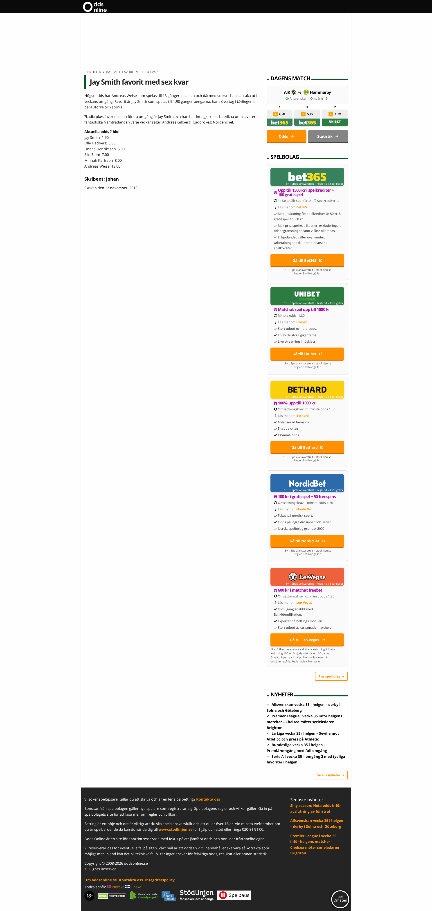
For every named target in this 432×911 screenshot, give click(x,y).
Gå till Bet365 (304, 260)
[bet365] (280, 122)
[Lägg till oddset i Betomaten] (275, 114)
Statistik (325, 136)
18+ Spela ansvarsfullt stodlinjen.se (307, 270)
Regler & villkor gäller (330, 184)
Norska (117, 886)
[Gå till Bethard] (307, 390)
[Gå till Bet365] (307, 177)
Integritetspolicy (160, 879)
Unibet (301, 322)
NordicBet (304, 509)
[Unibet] (335, 122)
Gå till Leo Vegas (304, 639)
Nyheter (94, 72)
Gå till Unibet (304, 353)
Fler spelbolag (329, 676)
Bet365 (301, 207)
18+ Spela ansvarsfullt (299, 184)
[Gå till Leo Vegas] (307, 577)
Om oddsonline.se (100, 879)
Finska (135, 886)
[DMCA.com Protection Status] (112, 896)
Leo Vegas (304, 602)
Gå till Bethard (304, 447)
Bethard (302, 415)
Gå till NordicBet (304, 541)
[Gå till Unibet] (307, 296)
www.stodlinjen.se (175, 829)
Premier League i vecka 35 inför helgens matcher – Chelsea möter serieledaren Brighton (304, 722)
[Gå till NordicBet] (307, 483)
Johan (112, 179)
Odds (283, 136)
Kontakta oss (208, 799)
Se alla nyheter (328, 775)
